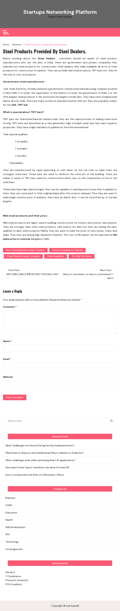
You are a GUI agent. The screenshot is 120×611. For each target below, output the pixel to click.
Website (8, 377)
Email (7, 359)
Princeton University (16, 580)
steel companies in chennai (67, 250)
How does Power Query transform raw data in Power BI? (37, 467)
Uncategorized (13, 549)
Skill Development (15, 527)
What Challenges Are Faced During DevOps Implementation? (39, 445)
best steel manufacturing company (25, 250)
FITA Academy (13, 584)
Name (7, 341)
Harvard (10, 572)
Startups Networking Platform (60, 12)
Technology (12, 541)
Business (10, 497)
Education (11, 512)
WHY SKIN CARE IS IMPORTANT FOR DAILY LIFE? (32, 274)
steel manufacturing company (23, 256)
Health (9, 519)
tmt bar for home (81, 256)
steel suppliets (55, 256)
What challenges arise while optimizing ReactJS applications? (40, 460)
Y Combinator (13, 576)
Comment (10, 306)
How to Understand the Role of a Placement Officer (34, 474)
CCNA (8, 505)
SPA (7, 534)
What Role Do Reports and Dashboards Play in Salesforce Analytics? (44, 452)
